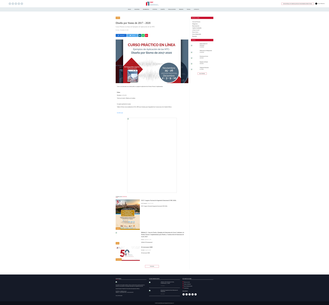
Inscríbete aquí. (120, 112)
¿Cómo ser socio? (195, 30)
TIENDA (188, 9)
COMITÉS (162, 9)
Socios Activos (195, 32)
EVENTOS (155, 9)
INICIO (129, 9)
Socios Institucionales (196, 34)
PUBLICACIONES (172, 9)
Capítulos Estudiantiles (197, 28)
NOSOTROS (136, 9)
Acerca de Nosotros (196, 21)
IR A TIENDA (202, 73)
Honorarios (194, 36)
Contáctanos (186, 288)
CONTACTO (196, 9)
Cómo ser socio (187, 282)
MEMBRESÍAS (146, 9)
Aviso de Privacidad (119, 295)
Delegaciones (195, 23)
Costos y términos (187, 284)
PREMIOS (181, 9)
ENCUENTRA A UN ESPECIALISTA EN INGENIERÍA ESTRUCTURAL (297, 3)
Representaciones (195, 26)
